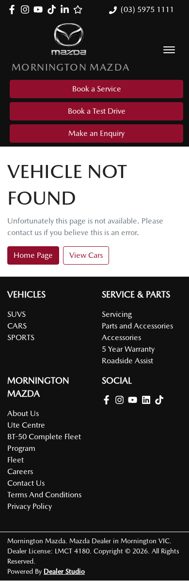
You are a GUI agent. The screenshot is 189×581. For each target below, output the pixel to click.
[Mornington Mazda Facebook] (13, 9)
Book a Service (96, 88)
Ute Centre (26, 425)
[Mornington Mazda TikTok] (161, 399)
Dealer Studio (64, 571)
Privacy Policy (29, 506)
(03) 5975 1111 (147, 9)
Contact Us (26, 483)
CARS (17, 325)
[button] (169, 50)
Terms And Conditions (44, 494)
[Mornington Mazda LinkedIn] (66, 9)
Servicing (117, 314)
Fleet (15, 459)
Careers (20, 471)
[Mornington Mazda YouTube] (40, 9)
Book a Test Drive (97, 111)
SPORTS (20, 337)
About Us (23, 413)
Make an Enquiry (96, 133)
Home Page (33, 255)
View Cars (86, 255)
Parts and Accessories (137, 325)
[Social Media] (53, 9)
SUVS (16, 314)
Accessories (121, 337)
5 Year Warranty (128, 349)
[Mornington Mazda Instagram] (26, 9)
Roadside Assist (127, 360)
